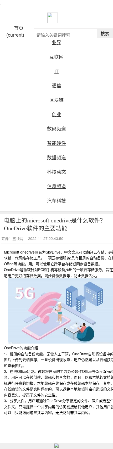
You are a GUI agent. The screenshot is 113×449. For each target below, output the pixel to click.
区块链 (56, 99)
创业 (56, 114)
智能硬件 (56, 142)
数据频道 (56, 157)
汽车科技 (56, 200)
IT (56, 71)
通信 (56, 85)
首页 (15, 31)
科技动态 (56, 171)
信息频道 (56, 186)
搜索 (105, 33)
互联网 (56, 56)
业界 (56, 42)
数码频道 (56, 128)
